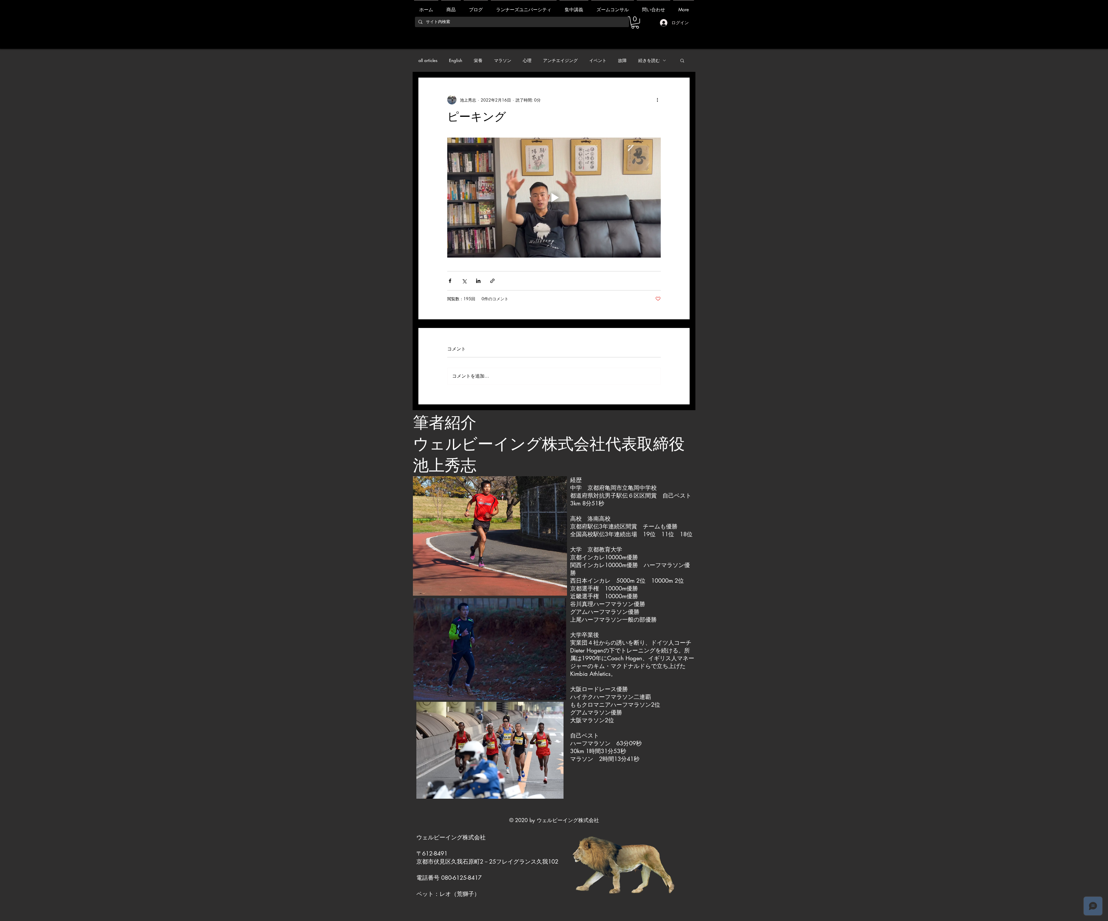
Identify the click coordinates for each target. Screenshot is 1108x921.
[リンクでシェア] (492, 281)
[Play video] (554, 198)
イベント (598, 60)
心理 (527, 60)
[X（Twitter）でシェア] (464, 281)
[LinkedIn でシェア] (478, 281)
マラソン (502, 60)
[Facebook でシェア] (450, 281)
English (455, 60)
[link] (635, 22)
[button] (682, 60)
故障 (622, 60)
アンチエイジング (560, 60)
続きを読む (649, 60)
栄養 (478, 60)
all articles (427, 60)
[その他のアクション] (657, 99)
